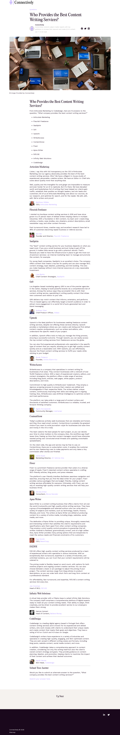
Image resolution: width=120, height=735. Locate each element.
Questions (33, 9)
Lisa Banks (40, 274)
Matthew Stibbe (42, 202)
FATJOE (44, 588)
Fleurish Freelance (61, 236)
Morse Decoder (52, 494)
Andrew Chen (41, 310)
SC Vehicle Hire (58, 458)
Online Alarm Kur (50, 360)
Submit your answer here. (40, 679)
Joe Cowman (35, 586)
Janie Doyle (40, 456)
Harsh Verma (41, 660)
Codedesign (49, 663)
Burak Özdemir (42, 357)
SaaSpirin (60, 277)
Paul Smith (40, 539)
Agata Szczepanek (43, 409)
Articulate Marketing (48, 204)
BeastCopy (44, 541)
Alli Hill (39, 234)
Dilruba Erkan (41, 492)
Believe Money (56, 613)
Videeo (56, 313)
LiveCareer (58, 411)
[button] (82, 28)
